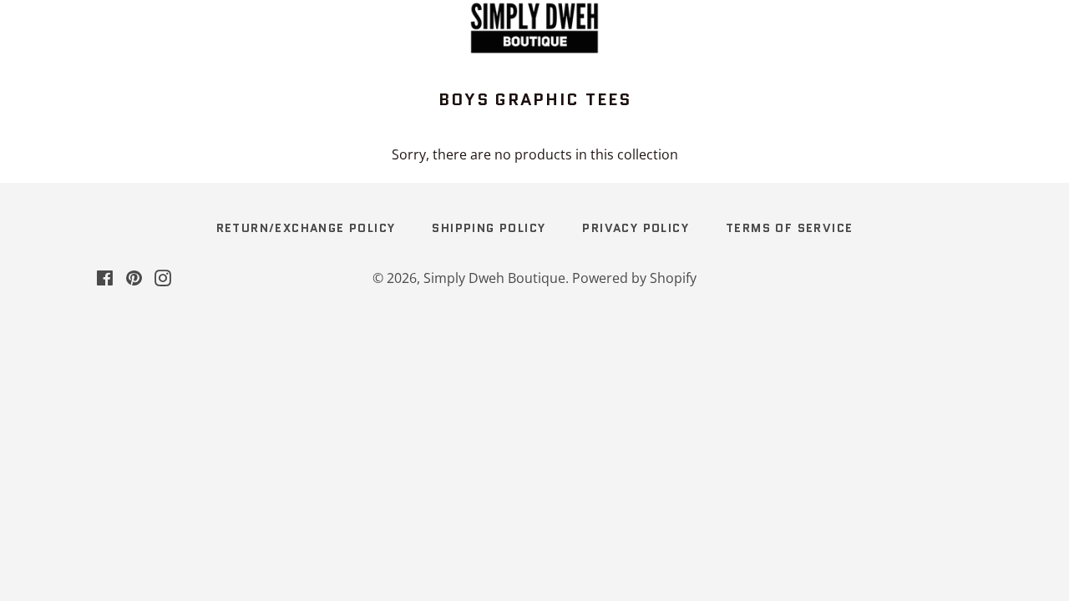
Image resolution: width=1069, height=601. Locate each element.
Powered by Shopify (634, 278)
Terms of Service (789, 228)
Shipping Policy (488, 228)
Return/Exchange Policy (306, 228)
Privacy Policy (635, 228)
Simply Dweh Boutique (494, 278)
